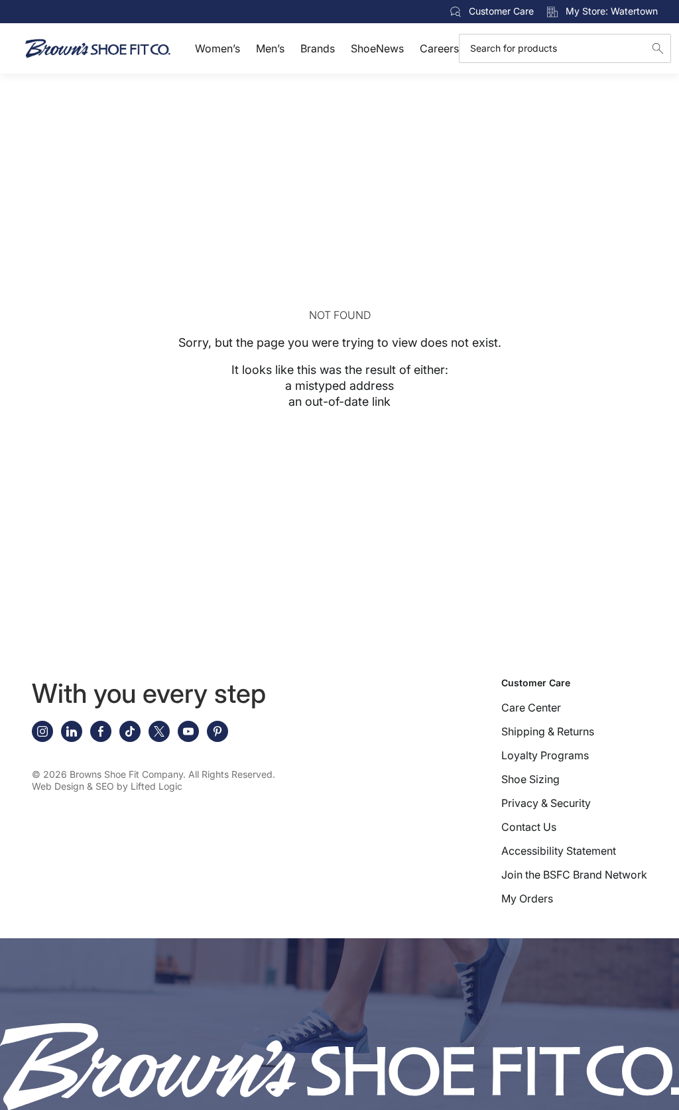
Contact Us (528, 826)
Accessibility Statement (558, 850)
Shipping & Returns (547, 731)
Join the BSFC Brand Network (574, 874)
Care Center (531, 707)
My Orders (527, 898)
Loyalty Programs (545, 755)
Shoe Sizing (530, 779)
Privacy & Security (546, 803)
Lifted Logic (156, 786)
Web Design (58, 786)
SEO (104, 786)
